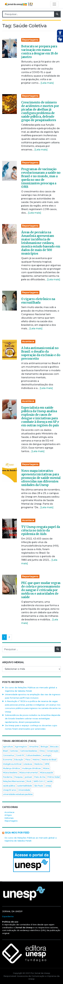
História (36, 759)
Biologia (44, 746)
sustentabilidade (24, 786)
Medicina (38, 764)
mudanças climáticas (31, 768)
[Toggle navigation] (54, 4)
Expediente (8, 916)
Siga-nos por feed (17, 832)
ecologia (47, 755)
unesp (48, 786)
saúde (49, 781)
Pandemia (7, 777)
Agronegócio (21, 746)
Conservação (52, 751)
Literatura (28, 764)
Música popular (46, 772)
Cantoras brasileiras (28, 751)
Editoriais (9, 818)
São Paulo (38, 786)
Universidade (24, 790)
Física (27, 759)
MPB (47, 764)
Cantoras (14, 751)
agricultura (8, 746)
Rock (29, 781)
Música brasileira (10, 772)
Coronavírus (8, 755)
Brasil (5, 751)
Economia (7, 759)
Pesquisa (19, 777)
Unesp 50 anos (9, 790)
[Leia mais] (47, 82)
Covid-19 (20, 755)
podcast (28, 777)
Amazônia (33, 746)
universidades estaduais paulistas (18, 794)
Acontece (28, 341)
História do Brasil (49, 759)
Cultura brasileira (33, 755)
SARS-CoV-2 (39, 781)
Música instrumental (28, 772)
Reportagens (30, 39)
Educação (18, 759)
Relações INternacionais (13, 781)
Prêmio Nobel (53, 777)
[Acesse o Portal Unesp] (31, 861)
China (42, 751)
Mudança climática (11, 768)
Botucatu (54, 746)
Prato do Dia (39, 777)
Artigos (8, 815)
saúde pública (9, 786)
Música (46, 768)
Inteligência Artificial (12, 764)
